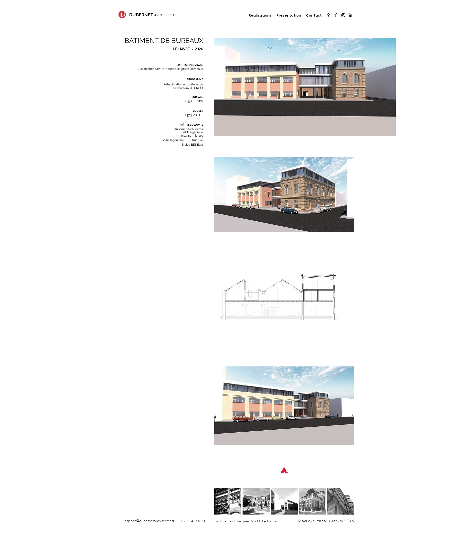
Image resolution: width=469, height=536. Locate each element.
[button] (149, 521)
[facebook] (335, 15)
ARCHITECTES (165, 15)
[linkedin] (350, 15)
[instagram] (343, 15)
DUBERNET (141, 14)
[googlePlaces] (328, 15)
